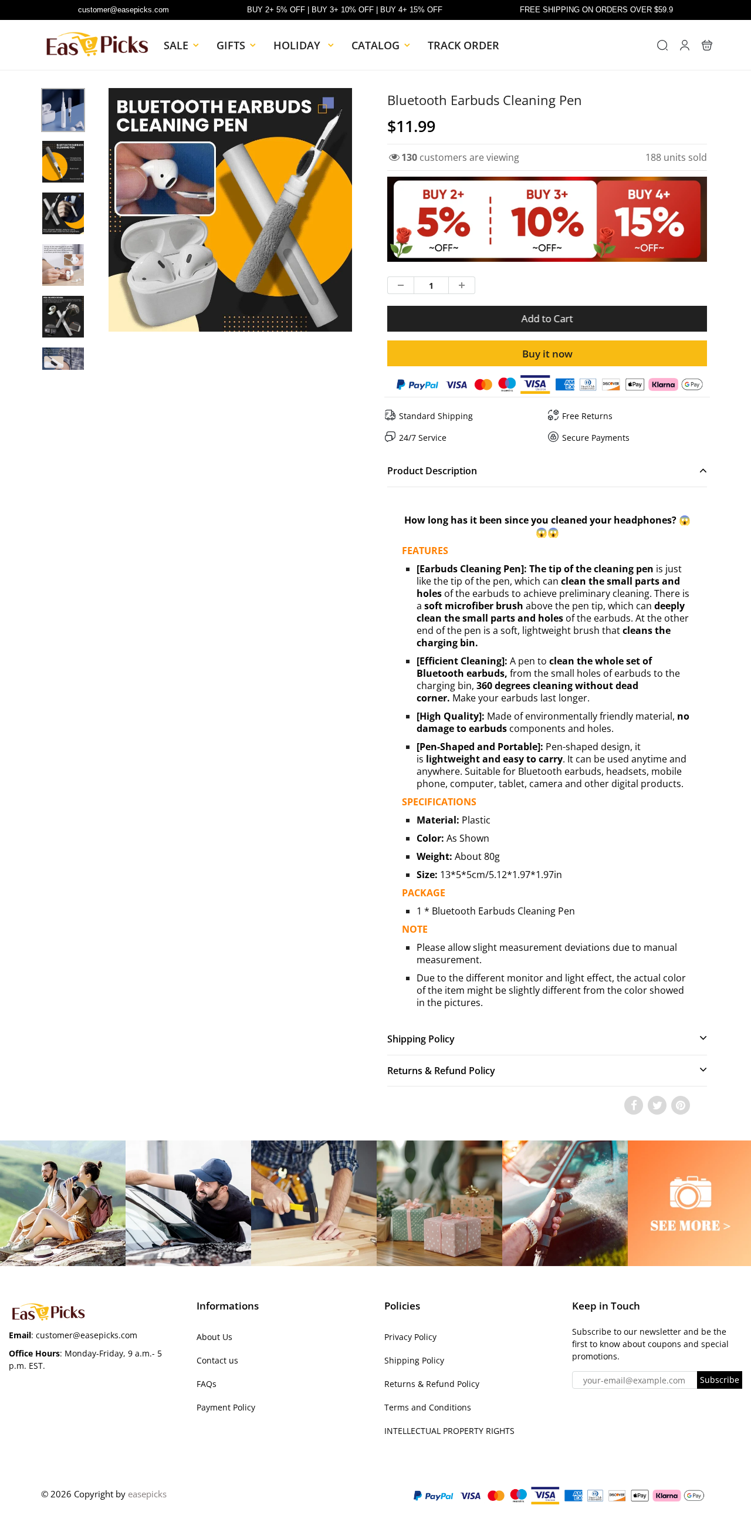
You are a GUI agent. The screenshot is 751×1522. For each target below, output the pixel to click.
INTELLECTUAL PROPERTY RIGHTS (449, 1430)
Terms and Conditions (427, 1407)
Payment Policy (226, 1407)
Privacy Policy (410, 1336)
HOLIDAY (298, 45)
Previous (65, 244)
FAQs (206, 1383)
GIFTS (230, 45)
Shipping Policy (414, 1360)
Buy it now (547, 353)
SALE (176, 45)
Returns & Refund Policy (431, 1383)
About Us (214, 1336)
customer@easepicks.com (123, 9)
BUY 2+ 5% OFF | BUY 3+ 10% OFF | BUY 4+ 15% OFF (344, 9)
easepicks (147, 1494)
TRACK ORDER (463, 45)
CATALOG (375, 45)
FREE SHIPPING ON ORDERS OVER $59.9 (596, 9)
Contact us (217, 1360)
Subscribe (719, 1379)
